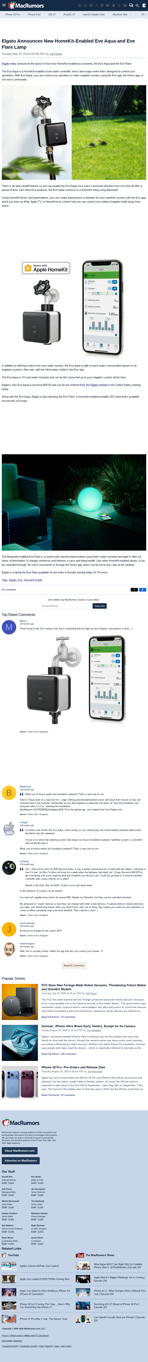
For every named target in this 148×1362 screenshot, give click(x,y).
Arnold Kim (7, 1177)
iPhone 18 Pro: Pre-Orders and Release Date (73, 1067)
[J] (9, 935)
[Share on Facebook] (142, 590)
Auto (57, 1346)
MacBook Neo (120, 14)
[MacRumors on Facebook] (91, 5)
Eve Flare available (37, 572)
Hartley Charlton (9, 1213)
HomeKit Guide (33, 580)
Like (36, 732)
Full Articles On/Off (28, 1346)
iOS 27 (52, 14)
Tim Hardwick (94, 1030)
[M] (9, 633)
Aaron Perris (37, 1238)
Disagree (43, 732)
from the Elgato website (94, 384)
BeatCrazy (25, 786)
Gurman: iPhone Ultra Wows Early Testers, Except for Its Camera (88, 1026)
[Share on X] (134, 590)
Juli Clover (56, 53)
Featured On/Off (10, 1346)
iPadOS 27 (69, 14)
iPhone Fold (34, 14)
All (143, 14)
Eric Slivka (36, 1177)
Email (4, 1183)
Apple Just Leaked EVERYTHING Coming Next (45, 1279)
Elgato (5, 63)
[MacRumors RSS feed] (119, 5)
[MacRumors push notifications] (113, 5)
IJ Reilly (24, 861)
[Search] (138, 6)
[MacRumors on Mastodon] (102, 5)
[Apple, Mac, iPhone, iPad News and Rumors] (26, 9)
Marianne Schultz (39, 1213)
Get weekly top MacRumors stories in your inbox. (74, 599)
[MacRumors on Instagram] (85, 5)
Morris (23, 621)
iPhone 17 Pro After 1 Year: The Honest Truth (43, 1319)
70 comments (68, 1017)
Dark (68, 1346)
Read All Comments (74, 965)
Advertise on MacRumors (21, 1160)
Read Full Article (50, 1017)
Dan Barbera (8, 1225)
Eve (20, 580)
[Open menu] (4, 5)
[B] (9, 799)
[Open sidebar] (144, 5)
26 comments (9, 589)
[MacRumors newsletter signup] (125, 5)
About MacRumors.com (20, 1150)
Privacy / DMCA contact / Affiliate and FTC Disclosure (25, 1335)
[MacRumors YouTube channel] (108, 5)
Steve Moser (7, 1238)
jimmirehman (27, 923)
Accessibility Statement (12, 1341)
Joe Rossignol (95, 1071)
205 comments (69, 1054)
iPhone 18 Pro (12, 14)
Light (63, 1346)
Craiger (24, 822)
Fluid (41, 1346)
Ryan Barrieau (38, 1225)
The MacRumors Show (100, 1255)
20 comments (68, 1095)
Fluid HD (49, 1346)
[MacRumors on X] (96, 5)
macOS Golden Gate (94, 14)
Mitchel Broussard (10, 1201)
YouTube (13, 1255)
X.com (11, 1183)
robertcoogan (27, 943)
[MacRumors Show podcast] (79, 5)
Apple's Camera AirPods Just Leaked (39, 1266)
